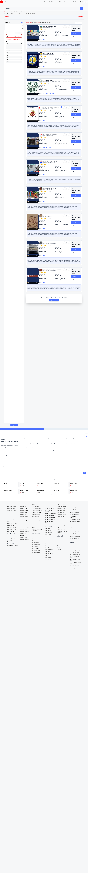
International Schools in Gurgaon (49, 522)
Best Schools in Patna (10, 531)
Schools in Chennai (48, 534)
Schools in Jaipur (47, 551)
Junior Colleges (59, 2)
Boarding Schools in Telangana (75, 536)
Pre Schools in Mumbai (23, 508)
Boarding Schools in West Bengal (74, 527)
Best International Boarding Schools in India (74, 566)
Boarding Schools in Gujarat (74, 514)
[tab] (66, 429)
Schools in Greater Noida (49, 549)
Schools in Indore (48, 557)
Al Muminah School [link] (48, 80)
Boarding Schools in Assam (74, 507)
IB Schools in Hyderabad (36, 536)
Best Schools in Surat (10, 525)
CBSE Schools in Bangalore (36, 504)
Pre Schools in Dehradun (24, 516)
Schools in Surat (47, 555)
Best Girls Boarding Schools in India (75, 557)
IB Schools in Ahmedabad (36, 554)
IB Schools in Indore (35, 556)
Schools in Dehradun (48, 538)
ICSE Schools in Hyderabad (61, 514)
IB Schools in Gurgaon (36, 540)
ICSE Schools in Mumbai (61, 508)
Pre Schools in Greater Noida (25, 527)
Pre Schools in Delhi (23, 506)
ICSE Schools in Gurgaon (61, 506)
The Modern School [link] (48, 53)
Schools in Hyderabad (48, 532)
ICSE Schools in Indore (61, 518)
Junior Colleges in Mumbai (11, 536)
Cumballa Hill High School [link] (49, 188)
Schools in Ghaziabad (48, 545)
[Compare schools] (86, 436)
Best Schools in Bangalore (11, 506)
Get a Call (77, 37)
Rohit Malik (38, 22)
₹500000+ (19, 36)
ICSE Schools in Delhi (60, 523)
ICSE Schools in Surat (60, 527)
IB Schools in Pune (35, 546)
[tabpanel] (44, 445)
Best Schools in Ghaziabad (11, 529)
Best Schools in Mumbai (11, 508)
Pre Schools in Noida (23, 525)
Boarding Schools (51, 2)
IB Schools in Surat (35, 558)
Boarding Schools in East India (75, 550)
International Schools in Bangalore (49, 506)
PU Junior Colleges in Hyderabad (10, 541)
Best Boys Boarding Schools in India (75, 560)
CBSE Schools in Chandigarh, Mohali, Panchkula (37, 530)
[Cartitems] (85, 2)
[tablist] (44, 429)
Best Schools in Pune (10, 521)
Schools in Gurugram (48, 541)
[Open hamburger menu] (87, 2)
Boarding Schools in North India (75, 544)
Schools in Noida (48, 547)
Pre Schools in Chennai (23, 512)
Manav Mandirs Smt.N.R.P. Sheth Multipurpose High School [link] (52, 242)
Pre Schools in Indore (23, 535)
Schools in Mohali (48, 559)
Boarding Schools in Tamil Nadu (75, 505)
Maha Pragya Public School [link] (50, 26)
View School (75, 33)
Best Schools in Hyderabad (11, 517)
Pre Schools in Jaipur (23, 529)
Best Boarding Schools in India (75, 554)
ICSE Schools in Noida (61, 510)
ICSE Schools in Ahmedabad (62, 522)
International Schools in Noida (50, 524)
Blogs (76, 2)
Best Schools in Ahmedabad (12, 523)
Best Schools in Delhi (10, 514)
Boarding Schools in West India (75, 552)
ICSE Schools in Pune (60, 512)
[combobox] (42, 8)
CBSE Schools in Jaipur (36, 522)
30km (20, 32)
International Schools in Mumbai (50, 508)
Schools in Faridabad (48, 543)
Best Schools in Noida (11, 512)
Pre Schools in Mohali (23, 537)
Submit (85, 472)
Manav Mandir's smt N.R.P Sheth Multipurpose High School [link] (52, 269)
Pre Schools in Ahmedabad (24, 531)
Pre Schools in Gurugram (24, 520)
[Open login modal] (80, 2)
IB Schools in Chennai (36, 550)
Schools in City (42, 2)
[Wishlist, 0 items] (82, 2)
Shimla (58, 540)
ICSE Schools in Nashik (61, 525)
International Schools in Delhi (50, 519)
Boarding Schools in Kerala (74, 531)
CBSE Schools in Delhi (36, 518)
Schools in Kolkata (48, 536)
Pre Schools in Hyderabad (24, 510)
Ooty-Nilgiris (59, 547)
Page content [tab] (22, 429)
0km (16, 32)
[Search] (81, 8)
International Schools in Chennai (50, 513)
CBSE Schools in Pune (36, 516)
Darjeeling (59, 549)
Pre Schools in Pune (23, 518)
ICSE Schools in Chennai (61, 529)
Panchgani (59, 543)
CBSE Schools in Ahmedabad (37, 523)
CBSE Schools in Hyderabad (37, 510)
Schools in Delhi (47, 528)
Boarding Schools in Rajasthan (75, 521)
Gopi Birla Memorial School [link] (50, 161)
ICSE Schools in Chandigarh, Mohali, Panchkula (62, 532)
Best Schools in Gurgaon (11, 510)
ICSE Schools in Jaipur (61, 516)
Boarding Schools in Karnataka (75, 519)
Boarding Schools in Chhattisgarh (73, 510)
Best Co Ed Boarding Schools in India (75, 563)
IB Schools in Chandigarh (36, 559)
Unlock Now (55, 300)
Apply (14, 425)
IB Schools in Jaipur (35, 548)
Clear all (21, 22)
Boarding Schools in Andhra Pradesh (74, 534)
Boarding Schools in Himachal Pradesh (75, 524)
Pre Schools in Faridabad (24, 522)
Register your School (69, 2)
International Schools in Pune (50, 517)
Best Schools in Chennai (11, 516)
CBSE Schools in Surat (36, 525)
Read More (3, 459)
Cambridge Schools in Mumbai (12, 545)
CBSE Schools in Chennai (36, 512)
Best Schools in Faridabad (11, 527)
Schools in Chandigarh (48, 561)
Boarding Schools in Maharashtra (73, 517)
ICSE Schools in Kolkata (61, 504)
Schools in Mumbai (48, 530)
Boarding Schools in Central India (74, 548)
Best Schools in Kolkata (11, 519)
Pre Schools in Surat (23, 533)
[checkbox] (21, 43)
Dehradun (59, 545)
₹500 (15, 36)
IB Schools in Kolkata (35, 538)
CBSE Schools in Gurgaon (36, 520)
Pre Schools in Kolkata (23, 514)
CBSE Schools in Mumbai (36, 508)
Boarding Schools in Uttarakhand (73, 529)
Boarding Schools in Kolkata (74, 512)
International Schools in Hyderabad (49, 511)
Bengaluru (59, 538)
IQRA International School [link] (50, 134)
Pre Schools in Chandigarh (24, 539)
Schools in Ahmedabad (49, 553)
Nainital (58, 541)
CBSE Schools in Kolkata (36, 514)
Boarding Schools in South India (75, 546)
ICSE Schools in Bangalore (61, 520)
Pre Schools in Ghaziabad (24, 523)
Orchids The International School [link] (51, 107)
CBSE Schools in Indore (36, 527)
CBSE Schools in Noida (36, 506)
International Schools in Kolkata (50, 515)
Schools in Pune (47, 540)
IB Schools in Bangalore (36, 552)
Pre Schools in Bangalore (24, 504)
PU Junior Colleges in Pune (11, 538)
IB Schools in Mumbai (36, 544)
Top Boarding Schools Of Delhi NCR (75, 569)
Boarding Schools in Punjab (74, 538)
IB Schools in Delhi (35, 542)
